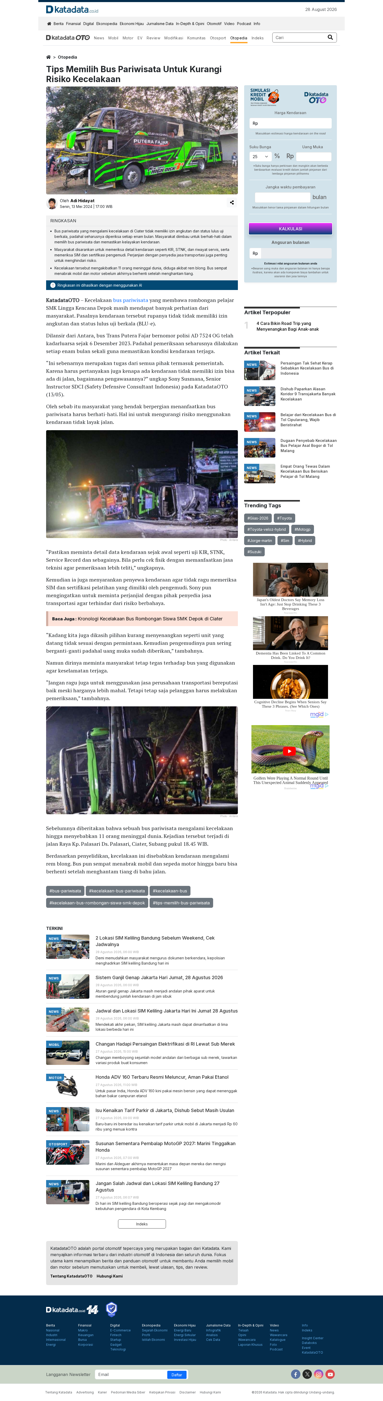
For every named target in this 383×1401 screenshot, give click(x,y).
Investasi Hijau (185, 1340)
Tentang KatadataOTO (71, 1276)
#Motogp (303, 529)
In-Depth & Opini (190, 23)
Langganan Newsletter (68, 1374)
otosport (58, 1144)
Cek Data (213, 1340)
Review (153, 38)
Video (229, 23)
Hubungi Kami (110, 1276)
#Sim (285, 540)
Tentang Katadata (58, 1392)
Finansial (73, 23)
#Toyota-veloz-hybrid (267, 529)
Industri (51, 1335)
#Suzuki (254, 552)
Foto (273, 1345)
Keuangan (86, 1335)
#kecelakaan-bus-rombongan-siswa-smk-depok (97, 902)
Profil (146, 1335)
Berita (59, 23)
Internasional (56, 1340)
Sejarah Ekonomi (155, 1330)
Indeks (258, 38)
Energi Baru (182, 1330)
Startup (115, 1340)
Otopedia (239, 38)
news (252, 365)
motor (55, 1078)
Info (257, 23)
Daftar (177, 1375)
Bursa (82, 1340)
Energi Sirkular (185, 1335)
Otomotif (214, 23)
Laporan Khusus (250, 1345)
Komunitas (196, 38)
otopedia (67, 57)
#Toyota (284, 518)
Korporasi (85, 1345)
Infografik (213, 1330)
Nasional (52, 1330)
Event (306, 1348)
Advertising (85, 1392)
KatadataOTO (312, 1352)
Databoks (309, 1343)
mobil (54, 1045)
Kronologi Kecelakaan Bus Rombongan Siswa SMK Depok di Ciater (150, 618)
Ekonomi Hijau (132, 23)
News (99, 38)
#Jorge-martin (260, 540)
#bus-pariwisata (65, 890)
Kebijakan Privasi (162, 1392)
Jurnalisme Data (160, 23)
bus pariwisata (130, 300)
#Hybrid (305, 540)
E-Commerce (120, 1330)
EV (140, 38)
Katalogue (278, 1340)
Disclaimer (188, 1392)
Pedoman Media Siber (128, 1392)
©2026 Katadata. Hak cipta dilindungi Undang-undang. (293, 1392)
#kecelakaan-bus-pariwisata (117, 890)
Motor (128, 38)
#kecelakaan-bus (170, 890)
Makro (83, 1330)
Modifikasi (173, 38)
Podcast (244, 23)
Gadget (116, 1345)
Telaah (243, 1330)
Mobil (113, 38)
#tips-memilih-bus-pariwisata (181, 902)
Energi (51, 1345)
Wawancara (247, 1340)
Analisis (212, 1335)
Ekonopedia (106, 23)
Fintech (115, 1335)
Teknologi (118, 1349)
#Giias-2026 (258, 518)
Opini (242, 1335)
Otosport (218, 38)
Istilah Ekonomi (153, 1340)
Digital (88, 23)
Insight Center (312, 1338)
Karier (102, 1392)
